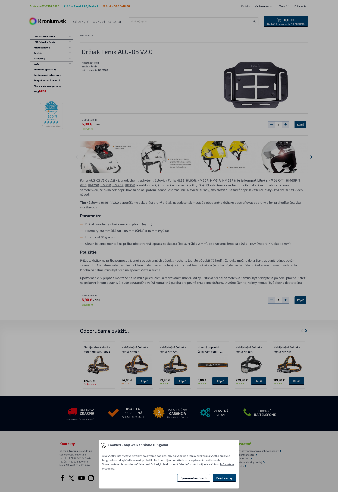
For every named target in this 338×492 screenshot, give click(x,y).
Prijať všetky (224, 478)
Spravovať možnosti (193, 478)
